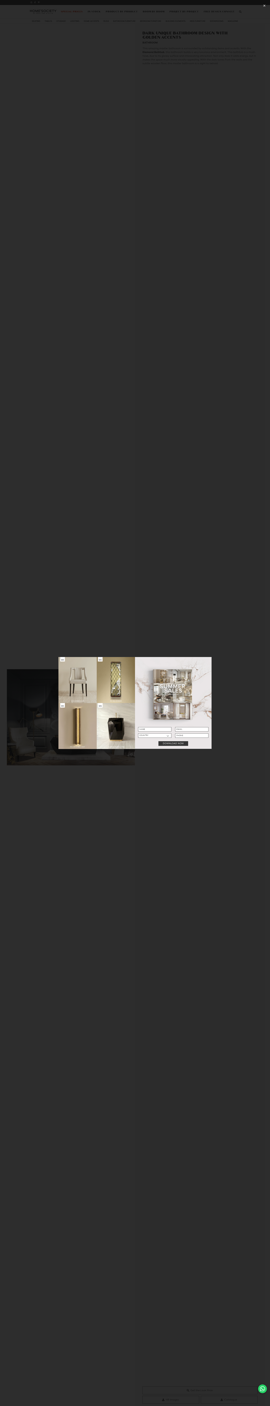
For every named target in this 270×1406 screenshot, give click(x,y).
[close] (264, 5)
